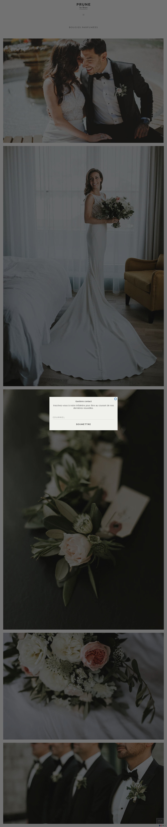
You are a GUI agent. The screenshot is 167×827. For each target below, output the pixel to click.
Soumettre (83, 424)
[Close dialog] (115, 399)
